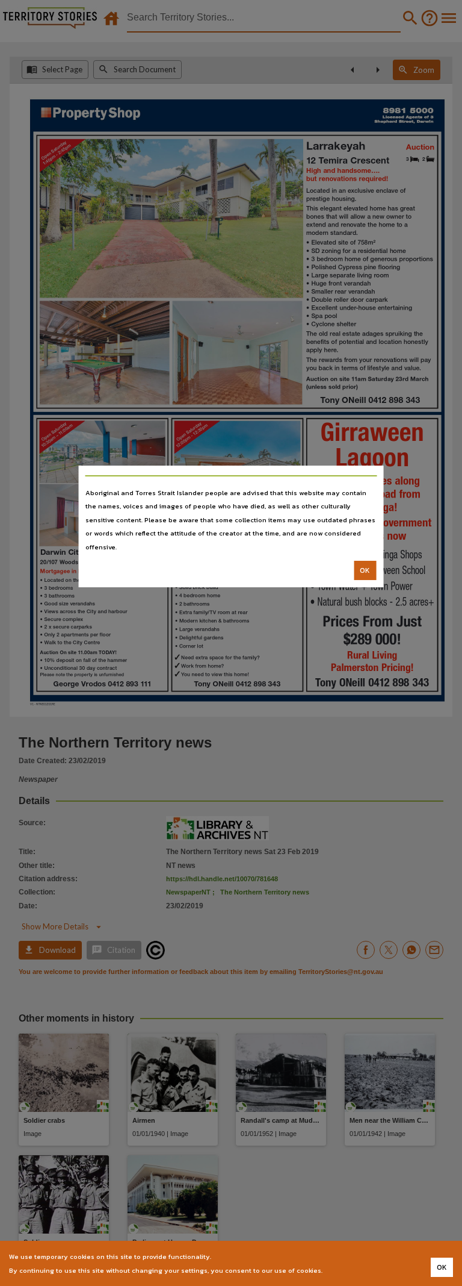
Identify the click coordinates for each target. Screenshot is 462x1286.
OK (365, 570)
